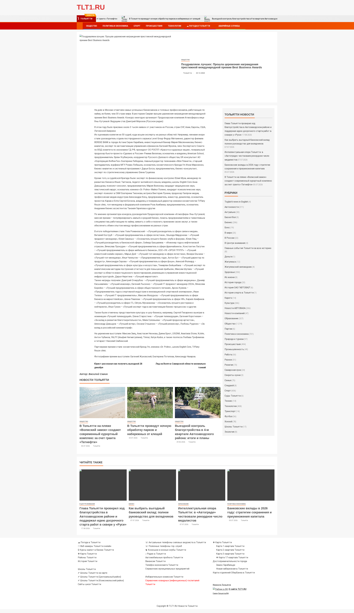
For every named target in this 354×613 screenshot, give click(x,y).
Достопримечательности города (230, 561)
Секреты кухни (232, 375)
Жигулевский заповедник (238, 267)
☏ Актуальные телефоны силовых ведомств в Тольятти (175, 542)
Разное (228, 359)
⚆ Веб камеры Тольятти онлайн (94, 546)
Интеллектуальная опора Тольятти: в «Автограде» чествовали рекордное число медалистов (247, 156)
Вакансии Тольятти (155, 561)
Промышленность (234, 349)
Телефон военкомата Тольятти (161, 565)
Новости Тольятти (222, 585)
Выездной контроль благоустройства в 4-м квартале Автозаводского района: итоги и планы (231, 19)
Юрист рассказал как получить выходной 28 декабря (118, 365)
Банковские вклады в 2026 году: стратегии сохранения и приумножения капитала (249, 512)
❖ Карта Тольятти (222, 542)
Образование (231, 318)
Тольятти (187, 73)
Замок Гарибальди (225, 565)
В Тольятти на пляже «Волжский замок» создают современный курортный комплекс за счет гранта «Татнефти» (100, 434)
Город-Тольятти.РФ (221, 593)
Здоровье (230, 272)
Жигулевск (230, 261)
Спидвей (229, 385)
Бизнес (228, 222)
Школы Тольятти (233, 426)
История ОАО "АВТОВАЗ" (237, 287)
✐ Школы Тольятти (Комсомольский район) (101, 580)
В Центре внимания (235, 243)
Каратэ (228, 298)
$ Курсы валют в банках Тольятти (96, 550)
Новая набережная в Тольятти (232, 568)
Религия (229, 365)
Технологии (174, 26)
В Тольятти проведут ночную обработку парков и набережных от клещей (138, 19)
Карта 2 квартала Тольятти (230, 550)
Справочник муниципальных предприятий (167, 568)
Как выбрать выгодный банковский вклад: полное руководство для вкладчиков (151, 512)
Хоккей (228, 421)
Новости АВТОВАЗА (235, 308)
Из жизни (230, 277)
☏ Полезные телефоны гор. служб (163, 546)
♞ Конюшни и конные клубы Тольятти (165, 550)
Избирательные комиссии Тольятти (164, 576)
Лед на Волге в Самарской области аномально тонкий (181, 365)
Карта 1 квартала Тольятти (230, 546)
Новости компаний (234, 313)
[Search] (275, 26)
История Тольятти (87, 561)
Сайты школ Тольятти (89, 584)
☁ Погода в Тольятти (198, 26)
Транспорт (230, 411)
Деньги (228, 256)
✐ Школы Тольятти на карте (92, 573)
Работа (228, 354)
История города (233, 282)
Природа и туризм (234, 339)
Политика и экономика (115, 26)
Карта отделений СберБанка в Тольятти (234, 572)
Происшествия (154, 26)
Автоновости (232, 207)
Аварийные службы (229, 26)
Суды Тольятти (233, 395)
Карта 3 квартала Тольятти (230, 553)
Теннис (228, 401)
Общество (91, 26)
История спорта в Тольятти (239, 292)
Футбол (228, 416)
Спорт (137, 26)
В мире (228, 232)
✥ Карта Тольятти (87, 553)
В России (229, 238)
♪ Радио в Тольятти (155, 553)
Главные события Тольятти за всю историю (248, 248)
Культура (229, 303)
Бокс (227, 227)
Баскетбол (230, 217)
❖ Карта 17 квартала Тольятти (232, 557)
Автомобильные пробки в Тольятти (164, 557)
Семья (228, 380)
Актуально (230, 212)
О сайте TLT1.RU (237, 589)
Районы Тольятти (87, 557)
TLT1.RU (91, 7)
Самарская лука (233, 370)
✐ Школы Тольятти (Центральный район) (99, 576)
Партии (228, 328)
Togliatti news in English (236, 201)
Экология (229, 431)
